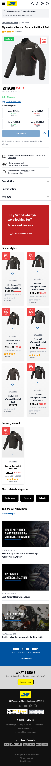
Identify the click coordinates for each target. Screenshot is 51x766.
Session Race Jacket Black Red (13, 467)
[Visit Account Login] (37, 3)
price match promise (21, 165)
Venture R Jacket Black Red (13, 342)
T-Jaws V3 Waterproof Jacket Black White (38, 397)
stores (26, 171)
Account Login (11, 725)
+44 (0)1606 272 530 (23, 233)
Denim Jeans (10, 498)
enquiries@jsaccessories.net (25, 732)
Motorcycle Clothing (13, 11)
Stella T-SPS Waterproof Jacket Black (13, 399)
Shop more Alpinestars (10, 23)
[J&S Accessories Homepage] (12, 3)
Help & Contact (25, 725)
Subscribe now (25, 658)
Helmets (42, 498)
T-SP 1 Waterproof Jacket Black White (13, 286)
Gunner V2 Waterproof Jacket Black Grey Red (38, 286)
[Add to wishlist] (45, 133)
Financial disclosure (26, 761)
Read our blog (25, 682)
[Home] (4, 11)
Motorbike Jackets (29, 11)
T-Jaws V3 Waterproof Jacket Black (38, 342)
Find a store (39, 725)
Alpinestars (13, 280)
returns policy (17, 173)
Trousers (27, 498)
